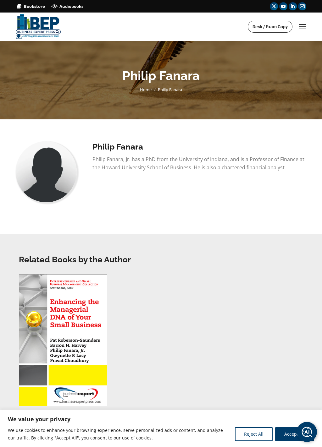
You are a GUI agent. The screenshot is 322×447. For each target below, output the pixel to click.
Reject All (254, 434)
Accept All (294, 434)
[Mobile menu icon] (302, 26)
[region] (161, 428)
